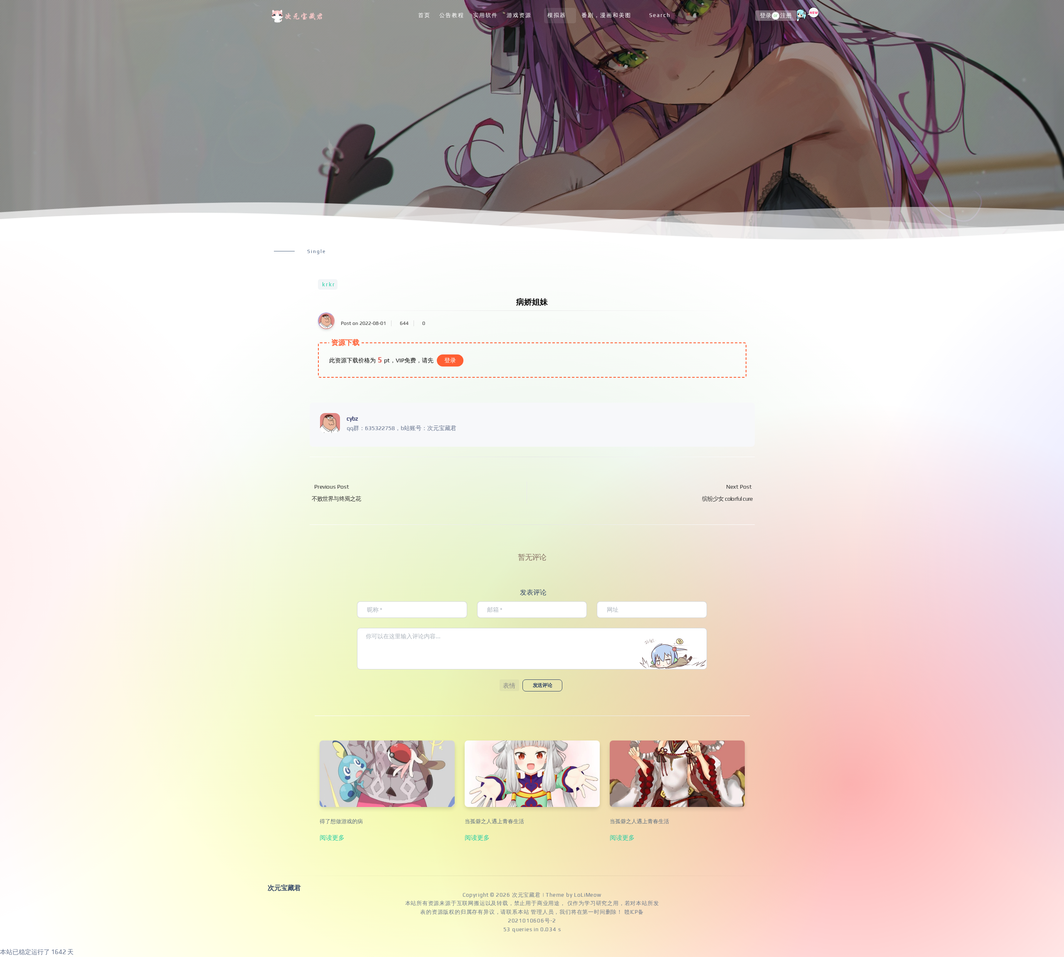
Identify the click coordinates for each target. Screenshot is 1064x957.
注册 (786, 15)
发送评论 (542, 685)
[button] (509, 685)
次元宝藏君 (526, 895)
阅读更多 (332, 837)
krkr (328, 284)
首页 (424, 15)
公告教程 (451, 15)
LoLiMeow (587, 895)
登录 (765, 15)
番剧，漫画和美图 (606, 15)
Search (659, 15)
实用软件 (485, 15)
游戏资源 (519, 15)
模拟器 (556, 15)
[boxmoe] (298, 15)
